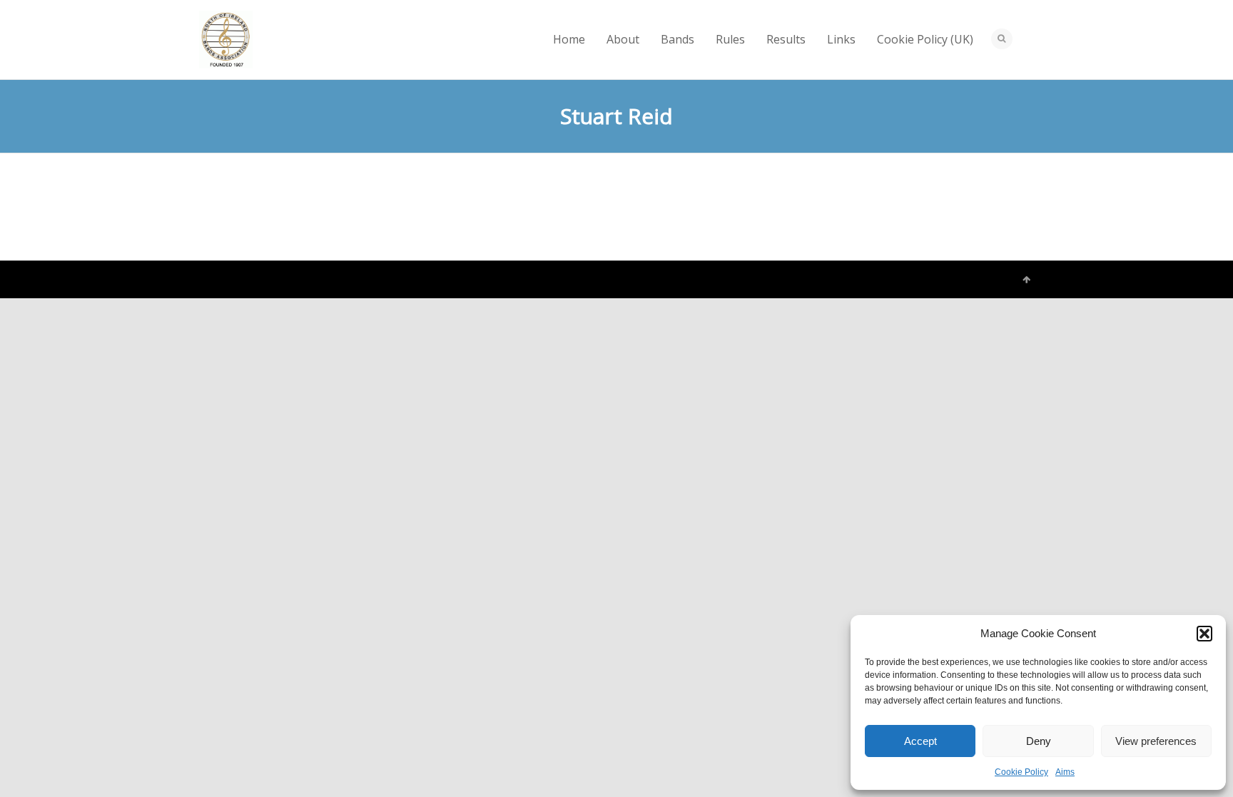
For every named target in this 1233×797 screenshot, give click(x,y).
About (623, 39)
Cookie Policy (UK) (925, 39)
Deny (1038, 741)
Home (569, 39)
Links (841, 39)
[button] (1204, 633)
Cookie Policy (1021, 772)
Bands (677, 39)
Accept (920, 741)
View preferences (1156, 741)
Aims (1065, 772)
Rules (730, 39)
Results (786, 39)
